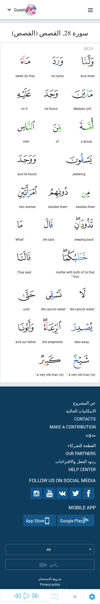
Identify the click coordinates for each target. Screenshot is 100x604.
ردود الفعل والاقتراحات (75, 461)
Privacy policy (50, 584)
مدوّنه (91, 435)
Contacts (85, 419)
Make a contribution (73, 427)
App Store (35, 520)
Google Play (71, 520)
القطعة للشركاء (82, 445)
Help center (82, 469)
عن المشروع (84, 403)
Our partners (81, 453)
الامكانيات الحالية (81, 411)
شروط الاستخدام (50, 579)
